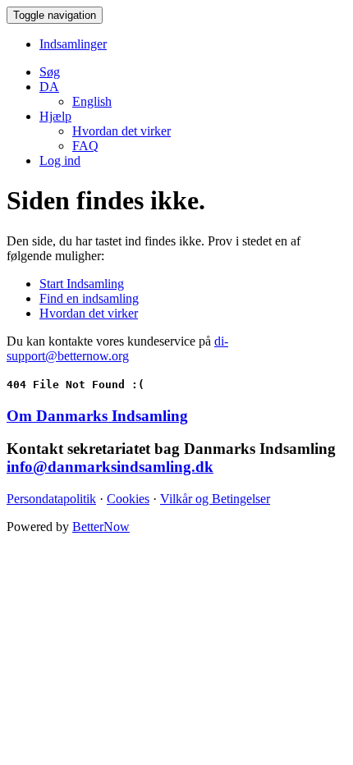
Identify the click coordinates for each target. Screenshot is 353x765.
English (92, 101)
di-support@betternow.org (117, 348)
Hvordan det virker (121, 131)
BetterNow (101, 527)
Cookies (128, 499)
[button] (49, 87)
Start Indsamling (81, 284)
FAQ (85, 146)
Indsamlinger (73, 44)
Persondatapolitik (51, 499)
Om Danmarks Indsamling (97, 415)
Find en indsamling (89, 298)
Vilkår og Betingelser (215, 499)
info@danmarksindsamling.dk (110, 466)
